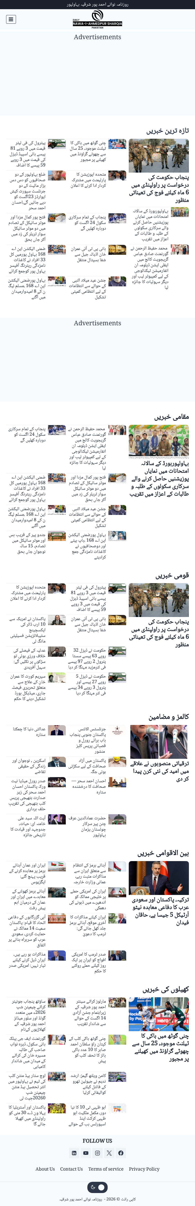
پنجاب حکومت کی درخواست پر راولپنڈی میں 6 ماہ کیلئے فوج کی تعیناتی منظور (159, 189)
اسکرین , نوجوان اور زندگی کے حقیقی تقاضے (28, 766)
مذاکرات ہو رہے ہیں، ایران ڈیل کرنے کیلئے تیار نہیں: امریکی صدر (27, 960)
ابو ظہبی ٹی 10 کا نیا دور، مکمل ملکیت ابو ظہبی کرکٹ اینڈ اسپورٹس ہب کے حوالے (87, 1116)
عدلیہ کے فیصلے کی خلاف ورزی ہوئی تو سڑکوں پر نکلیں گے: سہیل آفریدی (29, 659)
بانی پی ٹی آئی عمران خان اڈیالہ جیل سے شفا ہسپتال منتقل (88, 254)
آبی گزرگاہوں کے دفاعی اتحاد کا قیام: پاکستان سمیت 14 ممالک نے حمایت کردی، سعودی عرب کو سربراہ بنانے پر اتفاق (26, 931)
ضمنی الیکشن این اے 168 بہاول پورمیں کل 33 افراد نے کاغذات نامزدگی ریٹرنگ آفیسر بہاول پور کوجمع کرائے (27, 260)
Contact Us (71, 1169)
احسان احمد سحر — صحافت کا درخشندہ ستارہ (89, 786)
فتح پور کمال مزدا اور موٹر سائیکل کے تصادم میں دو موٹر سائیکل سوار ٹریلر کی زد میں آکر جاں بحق (26, 229)
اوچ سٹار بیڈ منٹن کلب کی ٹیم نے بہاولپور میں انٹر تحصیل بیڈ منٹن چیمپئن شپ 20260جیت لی (26, 1087)
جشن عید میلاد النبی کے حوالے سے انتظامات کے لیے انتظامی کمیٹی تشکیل (87, 289)
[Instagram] (97, 1153)
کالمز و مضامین (169, 717)
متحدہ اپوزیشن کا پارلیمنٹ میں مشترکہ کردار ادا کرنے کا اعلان (88, 180)
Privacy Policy (144, 1169)
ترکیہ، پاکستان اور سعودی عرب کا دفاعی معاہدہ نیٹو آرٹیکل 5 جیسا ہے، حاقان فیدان (160, 911)
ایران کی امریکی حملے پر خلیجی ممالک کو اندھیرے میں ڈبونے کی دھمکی (87, 900)
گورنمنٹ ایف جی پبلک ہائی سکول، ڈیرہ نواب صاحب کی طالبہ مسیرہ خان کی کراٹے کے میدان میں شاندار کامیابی (27, 1053)
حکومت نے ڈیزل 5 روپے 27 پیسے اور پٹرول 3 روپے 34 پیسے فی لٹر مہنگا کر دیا (87, 685)
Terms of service (106, 1169)
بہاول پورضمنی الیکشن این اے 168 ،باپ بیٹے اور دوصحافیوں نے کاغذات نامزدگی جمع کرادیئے (87, 546)
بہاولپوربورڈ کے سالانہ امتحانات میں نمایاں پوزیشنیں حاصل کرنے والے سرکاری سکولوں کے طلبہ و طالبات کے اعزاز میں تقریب (150, 225)
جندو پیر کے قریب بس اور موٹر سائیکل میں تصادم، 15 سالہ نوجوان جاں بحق (27, 543)
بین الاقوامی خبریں (163, 853)
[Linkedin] (74, 1153)
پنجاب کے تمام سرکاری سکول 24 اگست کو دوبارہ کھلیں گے (87, 223)
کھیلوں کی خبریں (165, 989)
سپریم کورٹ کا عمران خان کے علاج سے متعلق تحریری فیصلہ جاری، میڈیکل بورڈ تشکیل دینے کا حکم (27, 688)
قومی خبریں (172, 575)
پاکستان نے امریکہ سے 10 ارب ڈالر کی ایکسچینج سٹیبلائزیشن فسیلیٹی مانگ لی (27, 630)
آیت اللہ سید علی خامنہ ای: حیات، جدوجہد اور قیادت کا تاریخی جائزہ (27, 827)
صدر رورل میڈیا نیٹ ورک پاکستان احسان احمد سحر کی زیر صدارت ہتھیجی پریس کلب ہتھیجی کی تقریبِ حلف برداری (26, 795)
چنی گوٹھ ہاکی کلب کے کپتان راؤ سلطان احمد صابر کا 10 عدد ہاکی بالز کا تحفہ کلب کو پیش (87, 1050)
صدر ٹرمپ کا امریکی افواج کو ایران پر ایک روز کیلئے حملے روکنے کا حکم (89, 963)
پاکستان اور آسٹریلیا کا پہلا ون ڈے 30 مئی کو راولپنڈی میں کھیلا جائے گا (27, 1116)
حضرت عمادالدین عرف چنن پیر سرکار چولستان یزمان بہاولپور (87, 827)
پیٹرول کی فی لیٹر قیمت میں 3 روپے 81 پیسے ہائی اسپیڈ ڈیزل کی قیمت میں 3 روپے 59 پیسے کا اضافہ (27, 154)
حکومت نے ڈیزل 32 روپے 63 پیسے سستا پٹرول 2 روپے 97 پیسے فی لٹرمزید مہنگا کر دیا (87, 659)
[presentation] (159, 156)
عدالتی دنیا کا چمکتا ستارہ (29, 732)
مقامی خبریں (171, 417)
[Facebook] (121, 1153)
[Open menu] (11, 19)
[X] (109, 1153)
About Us (45, 1169)
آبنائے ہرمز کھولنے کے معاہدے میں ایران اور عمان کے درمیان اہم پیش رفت (28, 900)
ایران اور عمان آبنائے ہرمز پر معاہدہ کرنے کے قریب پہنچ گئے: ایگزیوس (27, 874)
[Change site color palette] (97, 1187)
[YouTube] (86, 1153)
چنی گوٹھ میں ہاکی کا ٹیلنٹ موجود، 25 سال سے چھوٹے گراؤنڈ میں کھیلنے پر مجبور (88, 151)
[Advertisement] (97, 80)
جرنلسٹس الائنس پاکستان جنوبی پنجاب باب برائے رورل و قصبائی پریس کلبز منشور (88, 740)
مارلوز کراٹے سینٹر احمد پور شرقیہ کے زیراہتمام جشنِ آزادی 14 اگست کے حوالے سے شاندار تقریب (89, 1013)
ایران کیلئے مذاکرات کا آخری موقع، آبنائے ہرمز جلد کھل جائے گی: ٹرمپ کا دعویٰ (88, 926)
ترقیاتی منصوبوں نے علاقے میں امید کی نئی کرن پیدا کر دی (159, 771)
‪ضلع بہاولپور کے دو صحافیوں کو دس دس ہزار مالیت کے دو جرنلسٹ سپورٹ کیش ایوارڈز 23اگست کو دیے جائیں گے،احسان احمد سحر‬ (27, 191)
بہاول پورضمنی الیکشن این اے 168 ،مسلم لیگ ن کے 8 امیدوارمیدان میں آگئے (26, 289)
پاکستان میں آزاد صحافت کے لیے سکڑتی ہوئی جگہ (87, 766)
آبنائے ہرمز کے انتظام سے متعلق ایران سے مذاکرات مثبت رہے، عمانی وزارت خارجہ (89, 874)
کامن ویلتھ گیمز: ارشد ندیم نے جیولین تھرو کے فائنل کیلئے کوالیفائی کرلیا (88, 1084)
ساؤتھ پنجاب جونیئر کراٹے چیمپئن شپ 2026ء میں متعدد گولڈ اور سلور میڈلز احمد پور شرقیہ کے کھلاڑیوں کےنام (28, 1015)
